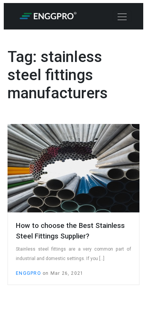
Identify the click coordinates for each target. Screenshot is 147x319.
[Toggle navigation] (122, 16)
